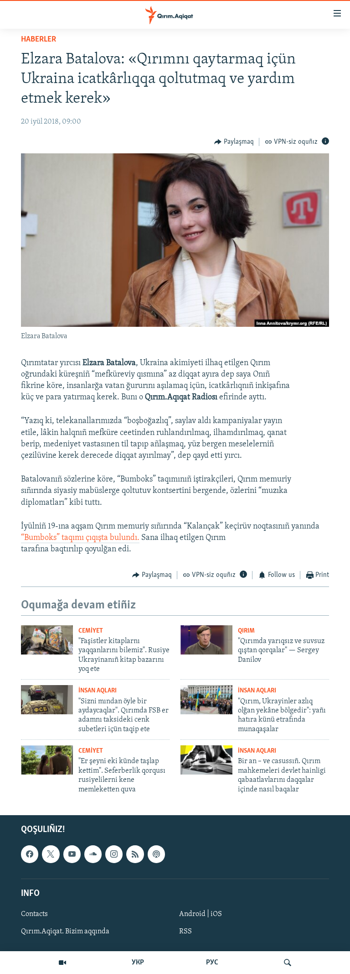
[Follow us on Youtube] (72, 854)
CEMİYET (90, 631)
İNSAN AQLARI (97, 690)
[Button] (234, 142)
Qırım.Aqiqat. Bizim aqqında (65, 931)
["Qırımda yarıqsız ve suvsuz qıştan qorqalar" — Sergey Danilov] (206, 640)
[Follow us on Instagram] (114, 854)
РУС (212, 962)
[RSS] (135, 854)
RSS (185, 931)
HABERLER (38, 40)
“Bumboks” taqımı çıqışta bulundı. (80, 538)
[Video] (62, 962)
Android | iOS (200, 914)
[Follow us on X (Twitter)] (50, 854)
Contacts (34, 914)
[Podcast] (156, 854)
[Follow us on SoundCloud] (93, 854)
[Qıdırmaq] (287, 962)
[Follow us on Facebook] (29, 854)
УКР (138, 962)
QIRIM (246, 631)
